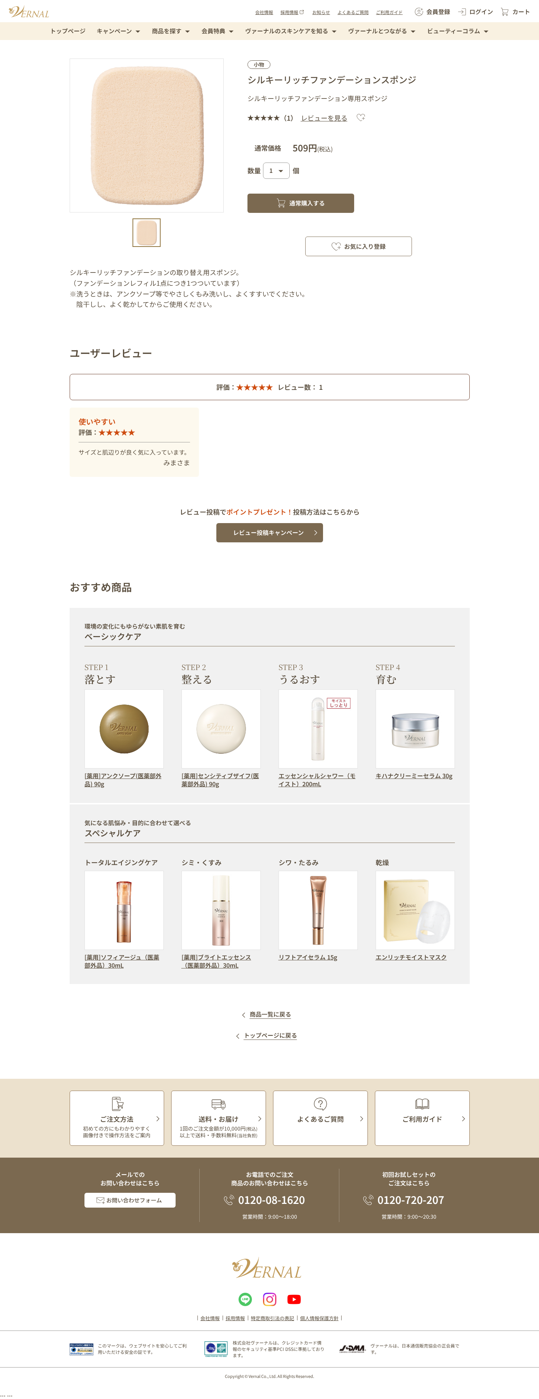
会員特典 (213, 30)
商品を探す (167, 30)
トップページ (68, 30)
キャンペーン (114, 30)
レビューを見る (324, 118)
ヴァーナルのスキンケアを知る (286, 30)
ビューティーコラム (453, 30)
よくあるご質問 (353, 12)
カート (521, 11)
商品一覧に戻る (270, 1014)
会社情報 (264, 12)
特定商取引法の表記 (272, 1318)
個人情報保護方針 (319, 1318)
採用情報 (289, 12)
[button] (146, 232)
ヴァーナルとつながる (377, 30)
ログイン (481, 11)
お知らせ (321, 12)
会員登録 (438, 11)
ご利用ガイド (389, 12)
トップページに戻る (270, 1036)
